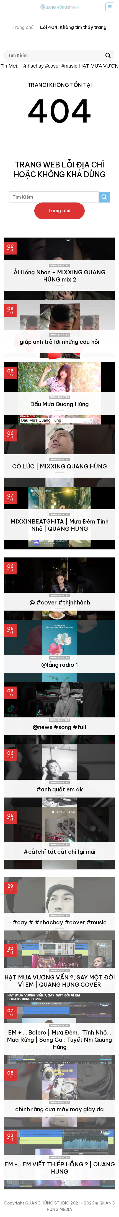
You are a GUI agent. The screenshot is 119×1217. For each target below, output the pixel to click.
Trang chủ (22, 27)
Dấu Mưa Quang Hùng (59, 404)
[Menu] (110, 7)
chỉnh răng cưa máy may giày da (59, 1109)
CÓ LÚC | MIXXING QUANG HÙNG (59, 466)
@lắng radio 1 (59, 664)
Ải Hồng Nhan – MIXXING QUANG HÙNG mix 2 (59, 276)
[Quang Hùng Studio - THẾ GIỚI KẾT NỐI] (59, 6)
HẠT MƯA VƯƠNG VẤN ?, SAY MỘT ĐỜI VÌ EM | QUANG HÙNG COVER (59, 981)
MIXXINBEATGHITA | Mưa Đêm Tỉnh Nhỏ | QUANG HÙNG (59, 525)
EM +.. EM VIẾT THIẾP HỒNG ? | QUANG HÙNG (59, 1168)
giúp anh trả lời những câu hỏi (59, 341)
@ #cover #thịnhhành (59, 602)
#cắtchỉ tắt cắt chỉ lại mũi (59, 851)
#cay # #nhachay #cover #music (37, 66)
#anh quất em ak (59, 789)
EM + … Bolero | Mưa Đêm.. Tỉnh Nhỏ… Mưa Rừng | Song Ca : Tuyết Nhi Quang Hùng (59, 1039)
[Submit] (108, 55)
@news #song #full (59, 727)
